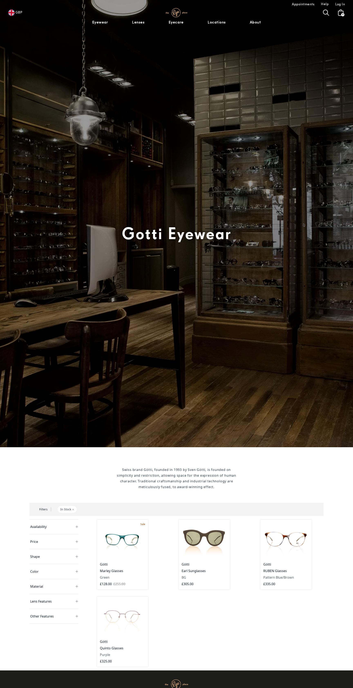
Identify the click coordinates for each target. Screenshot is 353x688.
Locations (217, 23)
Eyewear (100, 23)
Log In (340, 4)
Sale (142, 524)
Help (325, 4)
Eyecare (176, 23)
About (255, 23)
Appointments (303, 4)
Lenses (138, 23)
